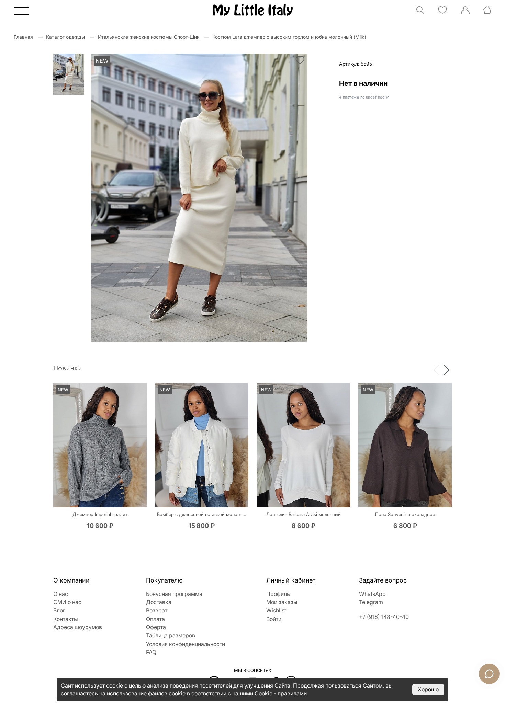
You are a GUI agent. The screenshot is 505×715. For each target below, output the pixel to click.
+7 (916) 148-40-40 (384, 616)
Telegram (371, 602)
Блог (59, 610)
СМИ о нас (67, 602)
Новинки (67, 368)
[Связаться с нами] (489, 674)
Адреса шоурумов (77, 627)
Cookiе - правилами (281, 693)
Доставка (158, 602)
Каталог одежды (65, 37)
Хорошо (428, 689)
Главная (23, 37)
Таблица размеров (170, 635)
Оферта (156, 627)
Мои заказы (282, 602)
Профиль (278, 593)
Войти (273, 618)
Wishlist (276, 610)
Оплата (155, 618)
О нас (60, 593)
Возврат (156, 610)
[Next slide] (446, 369)
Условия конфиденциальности (185, 644)
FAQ (151, 652)
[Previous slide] (436, 369)
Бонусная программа (174, 593)
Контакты (65, 618)
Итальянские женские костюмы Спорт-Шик (148, 37)
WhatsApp (372, 593)
